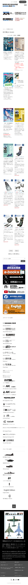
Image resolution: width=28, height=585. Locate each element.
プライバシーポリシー (18, 575)
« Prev (11, 250)
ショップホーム (3, 562)
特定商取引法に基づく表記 (19, 570)
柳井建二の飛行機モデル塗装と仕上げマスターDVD (7, 54)
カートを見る (3, 575)
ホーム (4, 29)
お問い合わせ (17, 562)
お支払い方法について (4, 564)
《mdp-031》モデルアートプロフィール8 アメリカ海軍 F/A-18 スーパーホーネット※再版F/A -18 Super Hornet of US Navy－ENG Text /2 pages (19, 127)
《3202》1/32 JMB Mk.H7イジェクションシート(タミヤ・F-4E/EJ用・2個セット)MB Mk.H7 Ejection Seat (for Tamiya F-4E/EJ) (19, 234)
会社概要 (21, 547)
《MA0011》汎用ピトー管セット (20, 567)
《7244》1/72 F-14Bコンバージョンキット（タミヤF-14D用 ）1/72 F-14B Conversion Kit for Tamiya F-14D (19, 196)
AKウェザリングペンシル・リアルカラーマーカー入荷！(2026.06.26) (7, 568)
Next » (16, 250)
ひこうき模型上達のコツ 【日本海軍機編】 (19, 82)
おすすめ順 (10, 35)
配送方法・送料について (19, 564)
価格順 (14, 35)
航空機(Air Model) (10, 29)
